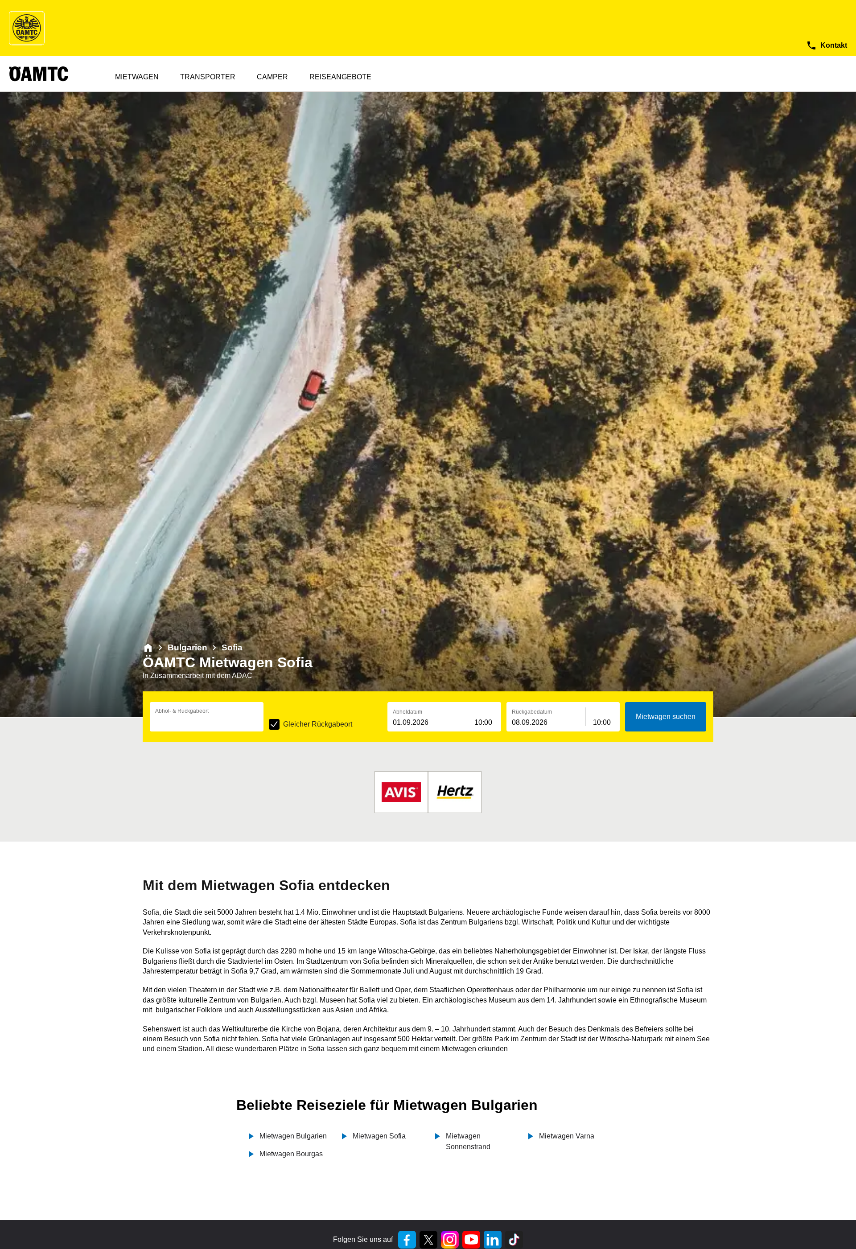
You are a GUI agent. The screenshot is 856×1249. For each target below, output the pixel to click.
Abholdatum (407, 712)
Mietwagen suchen (666, 716)
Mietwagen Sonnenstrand (468, 1141)
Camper (272, 77)
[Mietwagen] (148, 647)
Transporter (207, 77)
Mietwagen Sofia (379, 1136)
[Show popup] (261, 721)
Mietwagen (137, 77)
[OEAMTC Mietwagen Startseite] (27, 28)
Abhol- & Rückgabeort (182, 711)
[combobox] (206, 722)
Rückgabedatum (532, 712)
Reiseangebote (340, 77)
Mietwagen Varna (566, 1136)
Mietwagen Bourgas (291, 1154)
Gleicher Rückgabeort (317, 724)
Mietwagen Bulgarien (293, 1136)
